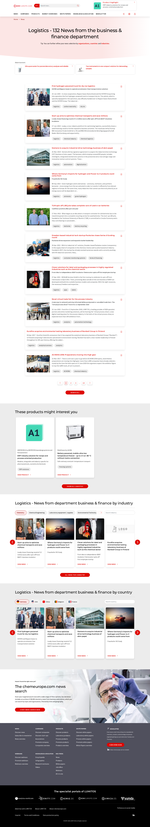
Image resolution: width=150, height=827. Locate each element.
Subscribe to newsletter (23, 735)
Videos (37, 767)
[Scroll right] (101, 512)
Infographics (39, 761)
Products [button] (35, 14)
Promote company (42, 742)
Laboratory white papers (84, 735)
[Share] (123, 14)
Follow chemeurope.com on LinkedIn (119, 750)
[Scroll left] (98, 512)
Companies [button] (25, 14)
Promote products (62, 742)
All (36, 6)
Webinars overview (21, 764)
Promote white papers (84, 742)
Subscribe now (115, 745)
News (58, 757)
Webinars (59, 770)
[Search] (78, 6)
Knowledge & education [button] (83, 14)
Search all (75, 392)
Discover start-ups (41, 735)
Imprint (18, 815)
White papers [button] (65, 14)
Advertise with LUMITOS (23, 809)
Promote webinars (21, 761)
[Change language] (129, 14)
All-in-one (59, 774)
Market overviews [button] (49, 14)
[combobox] (119, 513)
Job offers (59, 767)
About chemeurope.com (57, 809)
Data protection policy (51, 815)
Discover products (62, 732)
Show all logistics (75, 486)
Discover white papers (84, 732)
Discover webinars (21, 757)
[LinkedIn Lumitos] (133, 815)
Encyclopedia (40, 757)
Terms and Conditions (31, 815)
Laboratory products (63, 735)
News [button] (16, 14)
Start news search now (30, 710)
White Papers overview (84, 745)
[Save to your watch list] (121, 86)
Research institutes (42, 764)
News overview (20, 739)
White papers (60, 764)
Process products (62, 739)
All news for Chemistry (75, 575)
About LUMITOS (40, 809)
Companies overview (42, 745)
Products (59, 761)
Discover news (20, 732)
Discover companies (42, 732)
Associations (39, 739)
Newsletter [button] (101, 14)
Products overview (62, 745)
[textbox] (120, 512)
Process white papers (83, 739)
